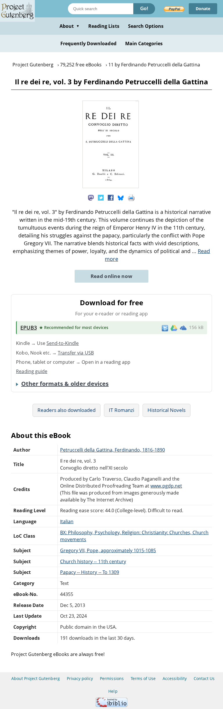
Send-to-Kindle (62, 343)
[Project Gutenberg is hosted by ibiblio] (111, 705)
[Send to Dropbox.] (165, 327)
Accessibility (175, 678)
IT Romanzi (121, 410)
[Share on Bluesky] (121, 197)
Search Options (146, 26)
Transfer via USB (76, 353)
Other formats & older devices (65, 383)
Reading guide (31, 371)
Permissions (111, 678)
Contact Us (204, 678)
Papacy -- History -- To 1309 (89, 572)
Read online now (112, 276)
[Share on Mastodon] (91, 197)
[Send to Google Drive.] (173, 327)
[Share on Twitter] (101, 197)
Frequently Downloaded (88, 43)
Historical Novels (167, 410)
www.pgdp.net (166, 486)
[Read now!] (110, 186)
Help (112, 691)
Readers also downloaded (66, 410)
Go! (144, 8)
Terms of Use (143, 678)
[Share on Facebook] (111, 197)
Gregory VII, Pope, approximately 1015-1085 (108, 550)
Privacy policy (80, 678)
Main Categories (144, 43)
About (70, 26)
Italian (66, 521)
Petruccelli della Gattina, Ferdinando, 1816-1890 (112, 450)
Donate (203, 8)
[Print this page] (131, 197)
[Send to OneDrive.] (183, 328)
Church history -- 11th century (93, 561)
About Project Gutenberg (35, 678)
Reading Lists (103, 26)
